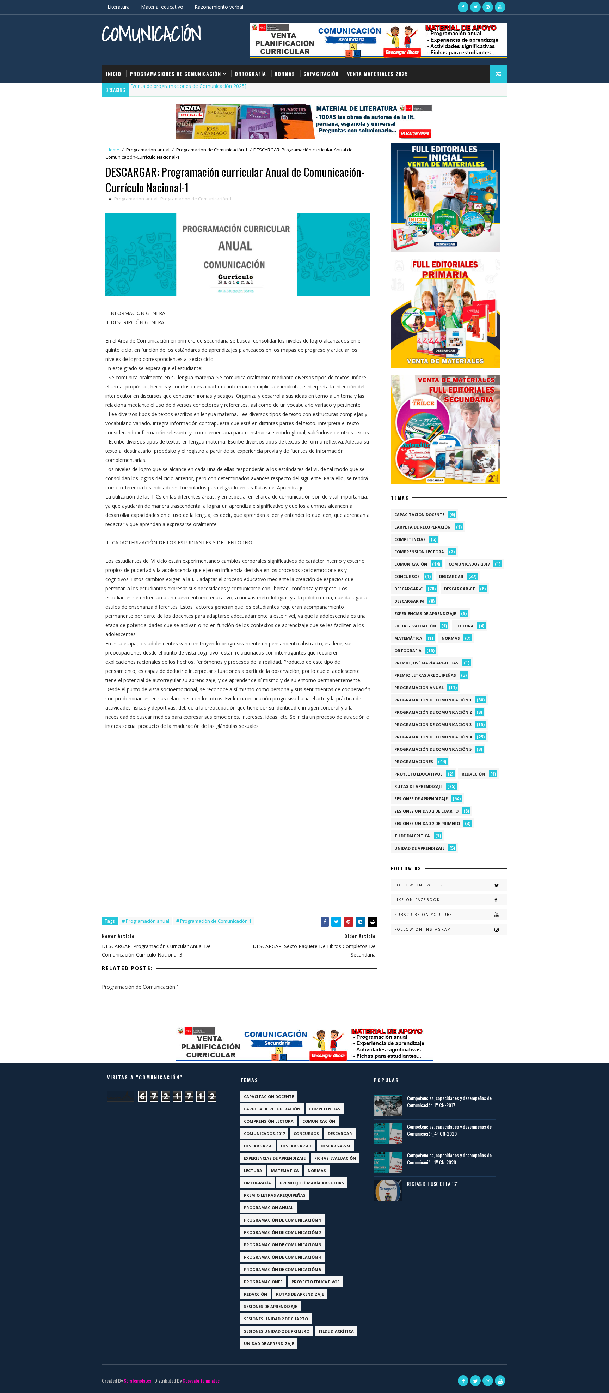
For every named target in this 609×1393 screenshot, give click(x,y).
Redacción (473, 774)
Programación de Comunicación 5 (433, 749)
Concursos (407, 576)
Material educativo (162, 7)
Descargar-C (408, 588)
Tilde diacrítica (412, 835)
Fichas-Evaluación (415, 625)
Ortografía (250, 73)
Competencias (410, 539)
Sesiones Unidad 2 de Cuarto (426, 811)
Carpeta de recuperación (422, 527)
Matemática (408, 638)
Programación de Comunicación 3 (433, 724)
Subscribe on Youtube (423, 914)
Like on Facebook (417, 899)
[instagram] (487, 7)
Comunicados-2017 (469, 564)
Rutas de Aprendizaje (418, 786)
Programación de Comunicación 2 (433, 712)
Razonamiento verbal (219, 7)
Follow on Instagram (422, 929)
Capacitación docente (419, 514)
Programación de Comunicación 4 (433, 737)
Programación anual (148, 149)
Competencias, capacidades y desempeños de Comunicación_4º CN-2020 (449, 1130)
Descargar (451, 576)
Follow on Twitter (418, 884)
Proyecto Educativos (418, 774)
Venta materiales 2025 (377, 73)
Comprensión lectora (419, 551)
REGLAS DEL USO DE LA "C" (432, 1183)
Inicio (113, 73)
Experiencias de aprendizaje (425, 613)
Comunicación (152, 33)
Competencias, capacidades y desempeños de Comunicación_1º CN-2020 (449, 1158)
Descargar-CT (459, 588)
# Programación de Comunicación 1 (213, 921)
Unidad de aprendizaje (419, 848)
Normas (285, 73)
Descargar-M (409, 601)
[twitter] (475, 7)
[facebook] (463, 7)
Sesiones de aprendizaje (421, 798)
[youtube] (500, 7)
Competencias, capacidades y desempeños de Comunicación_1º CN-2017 (449, 1101)
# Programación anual (145, 921)
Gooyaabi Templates (201, 1380)
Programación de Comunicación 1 (211, 149)
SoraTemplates (137, 1380)
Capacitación (321, 73)
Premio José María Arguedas (426, 662)
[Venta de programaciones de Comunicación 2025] (188, 86)
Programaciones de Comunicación (175, 73)
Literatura (118, 7)
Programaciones (413, 761)
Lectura (464, 625)
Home (113, 149)
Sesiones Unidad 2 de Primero (427, 823)
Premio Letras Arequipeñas (425, 675)
